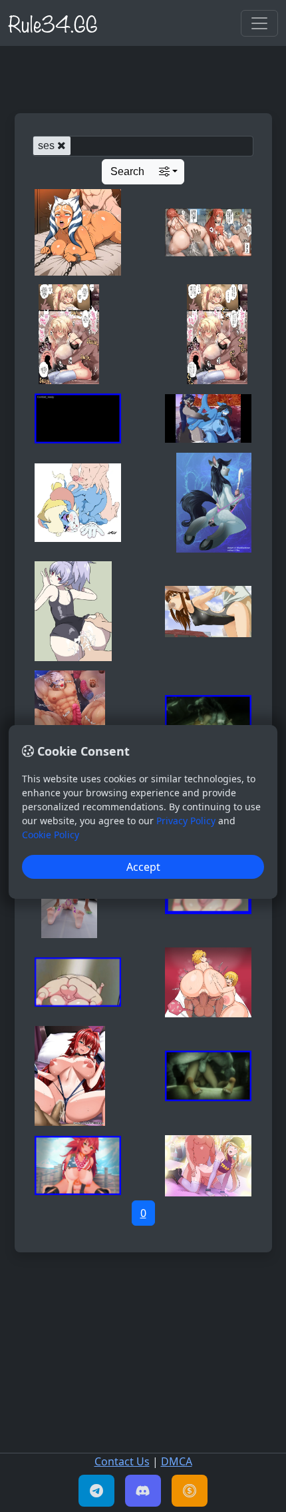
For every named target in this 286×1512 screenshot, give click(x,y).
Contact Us (122, 1461)
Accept (143, 867)
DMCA (176, 1461)
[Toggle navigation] (259, 23)
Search (127, 171)
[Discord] (143, 1491)
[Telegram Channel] (96, 1491)
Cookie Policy (50, 834)
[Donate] (190, 1491)
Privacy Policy (185, 820)
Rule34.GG (53, 22)
